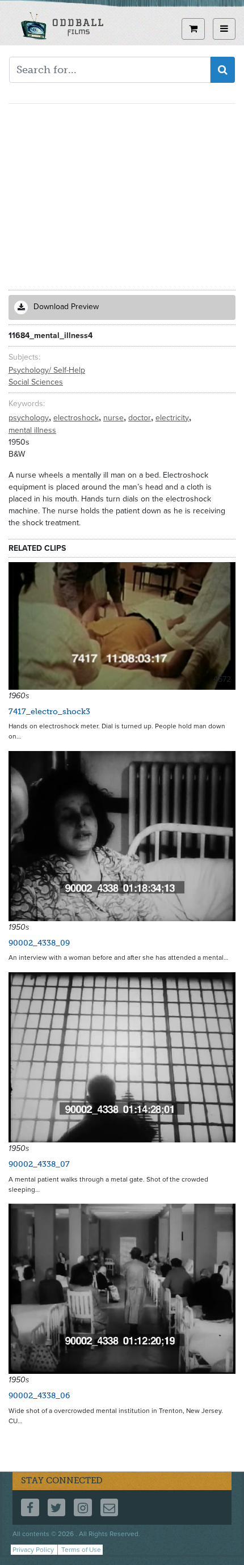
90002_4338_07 (39, 1164)
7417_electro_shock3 (49, 711)
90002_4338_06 (39, 1396)
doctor (140, 418)
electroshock (77, 418)
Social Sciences (36, 382)
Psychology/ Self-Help (47, 370)
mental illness (32, 430)
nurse (114, 418)
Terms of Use (81, 1550)
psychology (30, 418)
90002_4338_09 (39, 943)
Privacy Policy (33, 1550)
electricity (173, 418)
